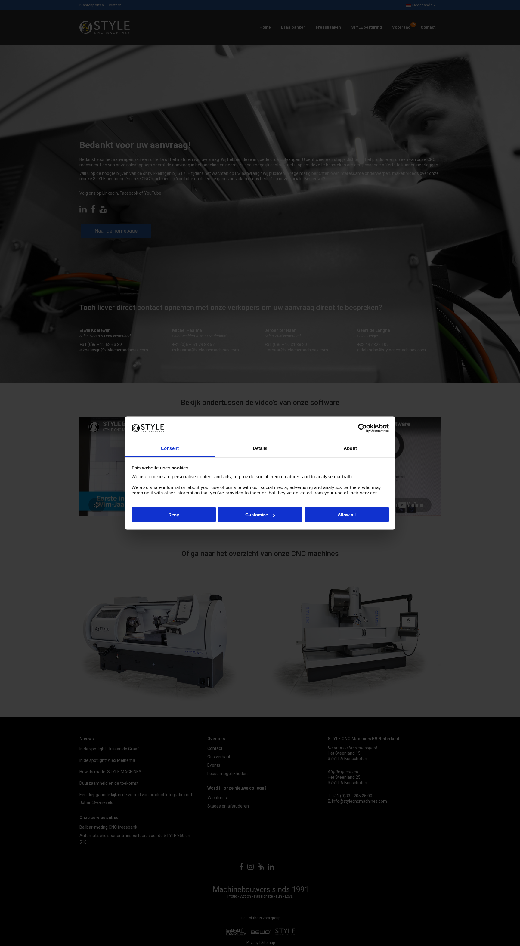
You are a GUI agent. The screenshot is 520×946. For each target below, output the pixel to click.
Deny (173, 514)
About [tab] (350, 447)
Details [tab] (260, 447)
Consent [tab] (170, 447)
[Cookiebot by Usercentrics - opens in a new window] (362, 428)
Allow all (347, 514)
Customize (256, 514)
